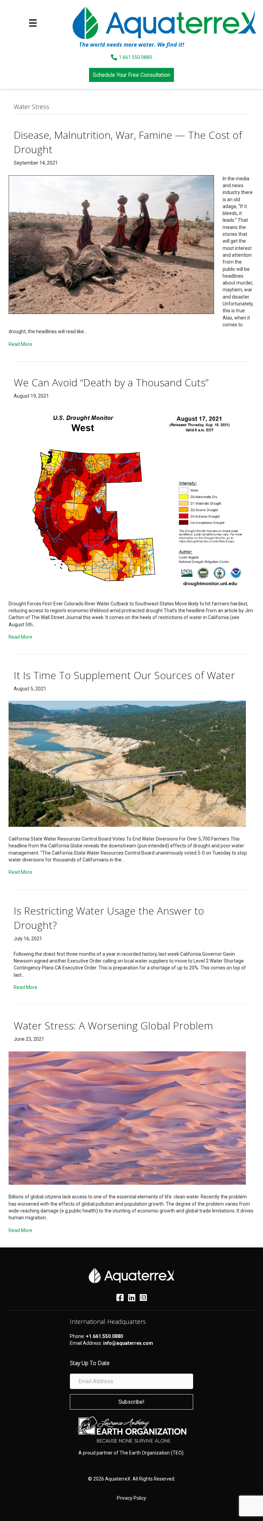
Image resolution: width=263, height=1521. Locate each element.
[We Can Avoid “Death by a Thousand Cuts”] (127, 499)
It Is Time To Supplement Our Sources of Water (124, 675)
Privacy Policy (131, 1498)
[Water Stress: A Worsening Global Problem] (127, 1117)
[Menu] (32, 22)
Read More (20, 344)
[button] (131, 1402)
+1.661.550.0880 (104, 1336)
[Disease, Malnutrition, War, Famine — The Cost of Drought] (111, 244)
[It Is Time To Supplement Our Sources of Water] (127, 763)
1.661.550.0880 (135, 57)
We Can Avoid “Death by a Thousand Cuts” (111, 382)
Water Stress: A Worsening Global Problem (113, 1025)
